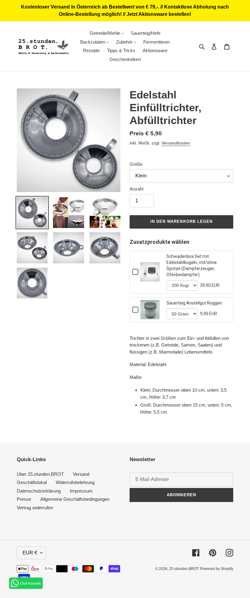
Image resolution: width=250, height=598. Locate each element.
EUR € (30, 552)
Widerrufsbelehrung (75, 482)
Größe (136, 164)
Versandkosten (176, 143)
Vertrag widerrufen (35, 507)
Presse (24, 499)
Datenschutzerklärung (39, 490)
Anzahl (136, 188)
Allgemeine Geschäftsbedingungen (74, 499)
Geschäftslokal (32, 482)
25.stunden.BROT (184, 569)
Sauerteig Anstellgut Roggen (194, 303)
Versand (81, 474)
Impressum (81, 490)
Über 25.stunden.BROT (40, 474)
